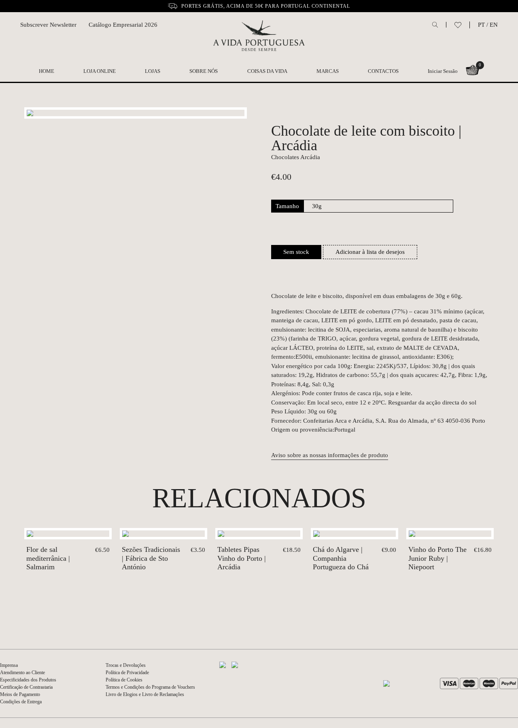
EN (494, 24)
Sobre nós (203, 71)
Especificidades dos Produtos (28, 680)
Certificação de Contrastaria (26, 687)
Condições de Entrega (21, 702)
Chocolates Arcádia (295, 157)
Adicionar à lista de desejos (370, 252)
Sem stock (296, 252)
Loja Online (99, 71)
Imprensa (9, 665)
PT (481, 24)
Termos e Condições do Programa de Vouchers (150, 687)
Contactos (383, 71)
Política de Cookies (124, 680)
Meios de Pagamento (20, 694)
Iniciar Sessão (443, 71)
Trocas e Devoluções (126, 665)
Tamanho (287, 206)
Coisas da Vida (267, 71)
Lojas (152, 71)
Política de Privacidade (127, 672)
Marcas (327, 71)
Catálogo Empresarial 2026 (123, 24)
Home (46, 71)
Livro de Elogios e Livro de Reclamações (145, 694)
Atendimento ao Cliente (22, 672)
